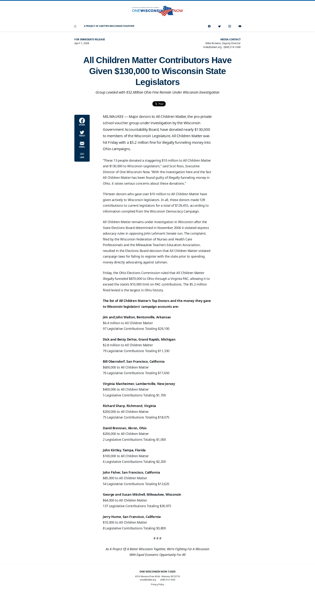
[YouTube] (240, 26)
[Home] (75, 26)
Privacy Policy (157, 584)
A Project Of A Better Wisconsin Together (109, 26)
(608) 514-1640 (167, 579)
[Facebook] (209, 26)
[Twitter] (219, 26)
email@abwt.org (148, 579)
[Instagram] (230, 26)
